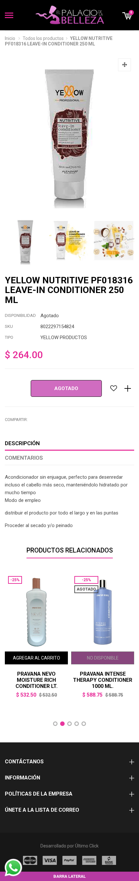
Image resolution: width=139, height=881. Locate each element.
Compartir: (16, 419)
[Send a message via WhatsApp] (13, 867)
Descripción (22, 443)
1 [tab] (55, 723)
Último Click (87, 845)
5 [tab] (83, 723)
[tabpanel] (36, 640)
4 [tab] (76, 723)
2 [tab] (62, 723)
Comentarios (24, 458)
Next (129, 240)
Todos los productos (43, 38)
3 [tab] (69, 723)
